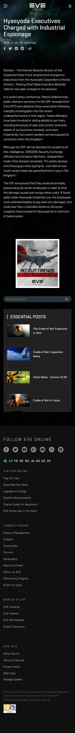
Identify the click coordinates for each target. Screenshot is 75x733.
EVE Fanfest (10, 613)
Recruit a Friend (13, 565)
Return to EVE (12, 572)
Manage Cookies (12, 679)
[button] (70, 5)
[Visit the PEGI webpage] (9, 708)
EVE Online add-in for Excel (20, 510)
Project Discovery (14, 626)
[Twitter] (15, 449)
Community (10, 545)
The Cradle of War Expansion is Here (50, 331)
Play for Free (11, 478)
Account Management (16, 532)
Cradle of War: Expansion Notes (48, 354)
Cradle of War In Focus (46, 400)
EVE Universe (11, 606)
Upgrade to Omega (14, 491)
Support (8, 539)
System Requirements (17, 497)
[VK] (60, 449)
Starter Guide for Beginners (20, 504)
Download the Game (15, 484)
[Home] (37, 9)
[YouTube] (24, 449)
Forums (8, 552)
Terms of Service (13, 660)
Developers (10, 558)
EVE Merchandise (13, 619)
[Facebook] (6, 449)
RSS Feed (9, 673)
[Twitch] (33, 449)
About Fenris (11, 653)
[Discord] (42, 449)
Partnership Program (16, 578)
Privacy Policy (11, 666)
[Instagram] (51, 449)
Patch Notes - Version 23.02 (50, 377)
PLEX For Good (12, 585)
